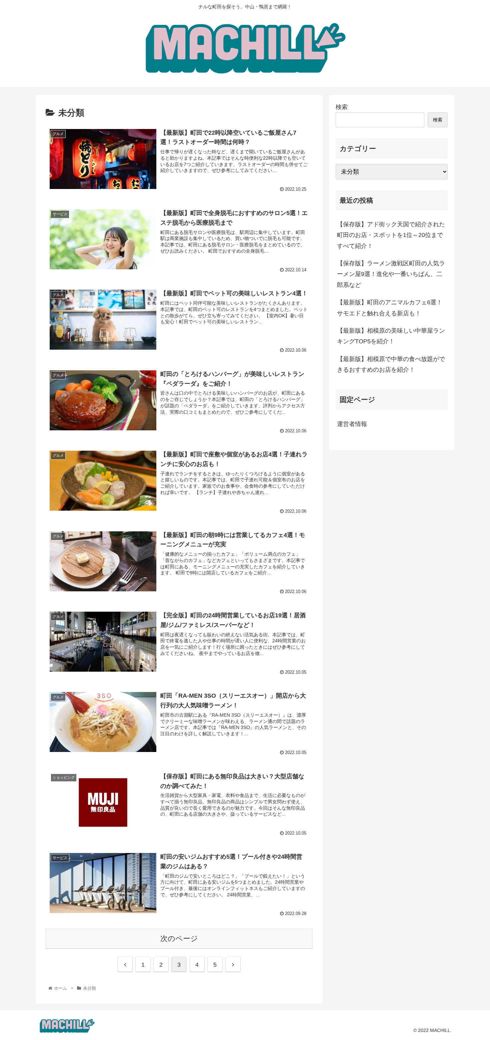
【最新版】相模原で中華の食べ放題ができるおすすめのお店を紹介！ (391, 364)
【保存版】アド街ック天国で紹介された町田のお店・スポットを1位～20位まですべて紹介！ (391, 235)
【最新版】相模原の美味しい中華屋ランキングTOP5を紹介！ (391, 336)
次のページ (179, 938)
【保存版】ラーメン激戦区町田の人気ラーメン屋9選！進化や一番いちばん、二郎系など (391, 274)
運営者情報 (352, 424)
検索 (342, 107)
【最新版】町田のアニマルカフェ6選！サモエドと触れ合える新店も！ (389, 307)
